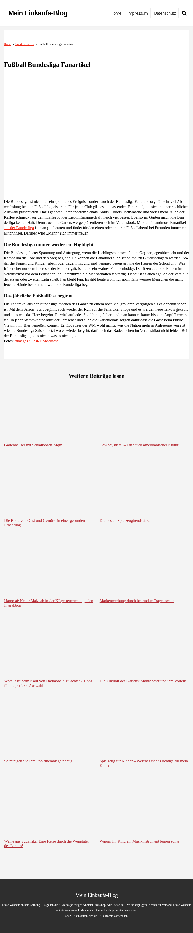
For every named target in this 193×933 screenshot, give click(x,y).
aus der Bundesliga (19, 228)
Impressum (138, 13)
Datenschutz (165, 13)
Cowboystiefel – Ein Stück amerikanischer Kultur (139, 445)
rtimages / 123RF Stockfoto (36, 341)
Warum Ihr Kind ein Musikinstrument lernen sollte (139, 841)
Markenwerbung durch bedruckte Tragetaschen (137, 601)
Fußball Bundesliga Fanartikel (47, 64)
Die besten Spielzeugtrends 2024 (126, 520)
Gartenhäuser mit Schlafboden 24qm (33, 445)
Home (115, 13)
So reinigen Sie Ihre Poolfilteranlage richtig (38, 761)
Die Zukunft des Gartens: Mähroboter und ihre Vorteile (143, 681)
